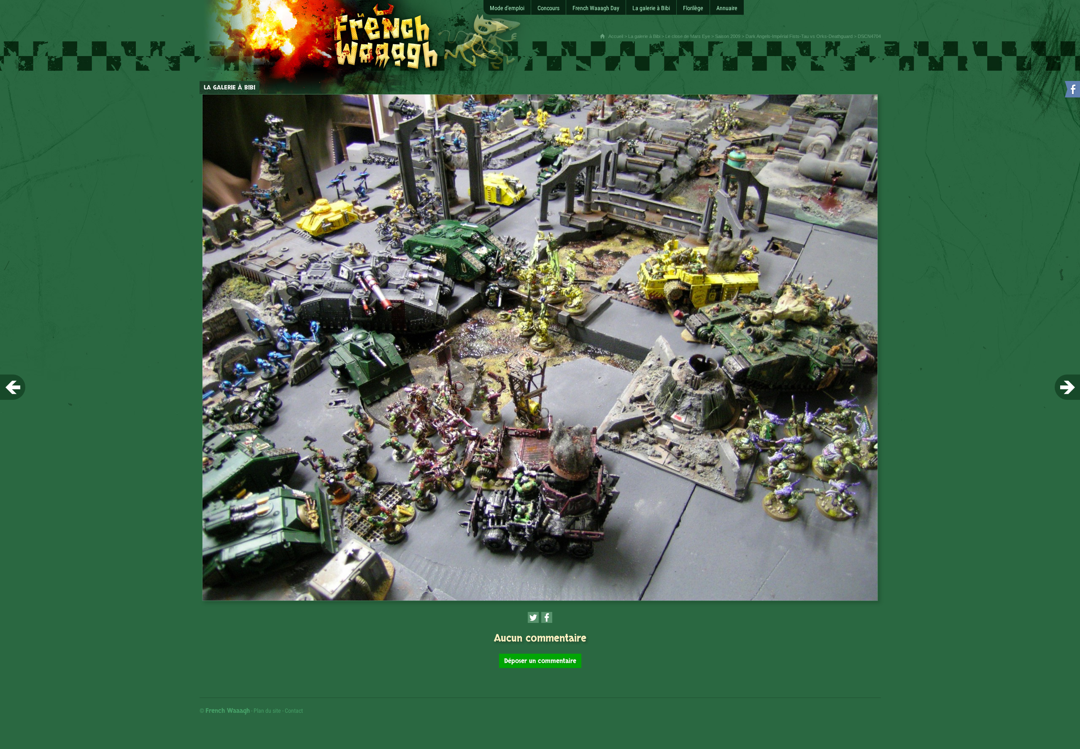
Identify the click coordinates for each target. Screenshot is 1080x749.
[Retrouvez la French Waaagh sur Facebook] (1071, 91)
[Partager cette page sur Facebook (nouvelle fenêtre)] (546, 617)
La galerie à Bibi (644, 36)
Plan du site (267, 710)
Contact (294, 710)
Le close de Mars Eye (687, 36)
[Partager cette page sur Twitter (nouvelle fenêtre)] (533, 617)
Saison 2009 (727, 36)
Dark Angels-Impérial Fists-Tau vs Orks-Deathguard (799, 36)
